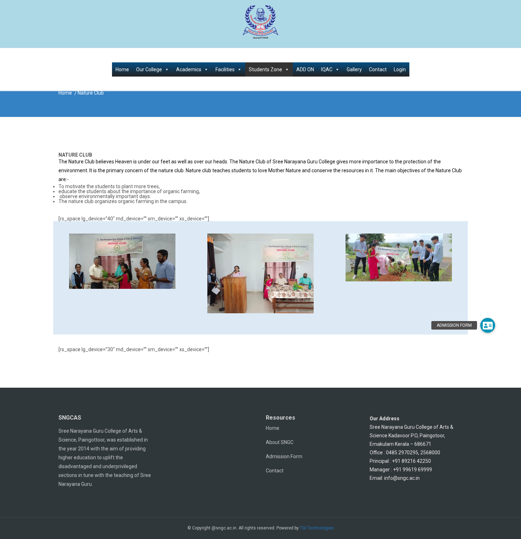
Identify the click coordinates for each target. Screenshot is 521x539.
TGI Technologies (317, 528)
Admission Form (284, 456)
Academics (188, 69)
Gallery (354, 69)
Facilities (225, 69)
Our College (149, 69)
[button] (487, 325)
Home (122, 69)
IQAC (326, 69)
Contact (378, 69)
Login (400, 69)
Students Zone (265, 69)
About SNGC (279, 442)
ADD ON (305, 69)
